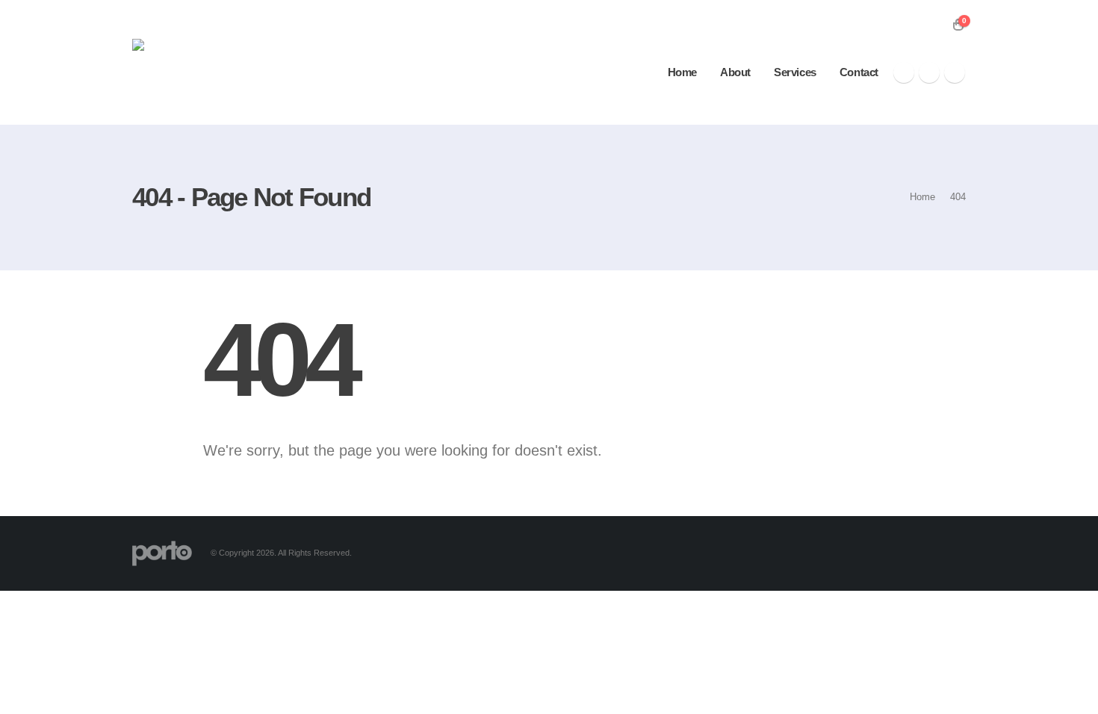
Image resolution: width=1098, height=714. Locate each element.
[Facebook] (903, 72)
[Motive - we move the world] (207, 62)
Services (795, 72)
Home (682, 72)
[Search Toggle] (936, 24)
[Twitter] (929, 72)
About (735, 72)
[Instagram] (954, 72)
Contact (859, 72)
